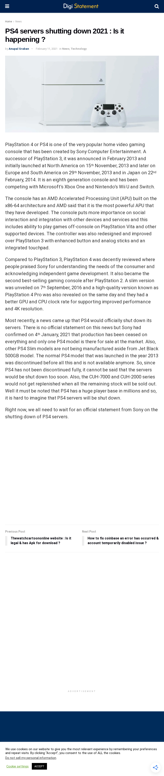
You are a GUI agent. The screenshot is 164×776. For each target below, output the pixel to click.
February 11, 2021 (46, 48)
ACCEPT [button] (39, 766)
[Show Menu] (7, 6)
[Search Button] (157, 6)
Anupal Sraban (19, 48)
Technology (79, 48)
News (18, 21)
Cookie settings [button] (17, 766)
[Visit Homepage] (82, 6)
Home (8, 21)
